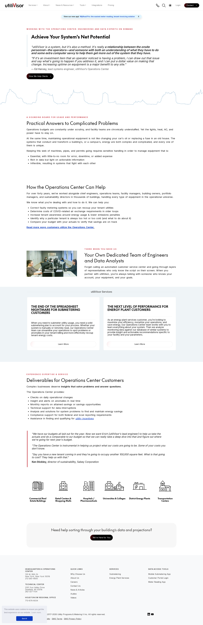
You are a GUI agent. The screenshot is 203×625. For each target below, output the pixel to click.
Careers (74, 582)
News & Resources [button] (64, 5)
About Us (74, 578)
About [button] (46, 5)
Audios (73, 594)
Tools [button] (82, 5)
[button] (164, 5)
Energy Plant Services (119, 578)
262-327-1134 (31, 592)
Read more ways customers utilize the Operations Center (60, 227)
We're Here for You (101, 537)
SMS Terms (57, 619)
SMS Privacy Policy (72, 619)
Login (178, 5)
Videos (73, 597)
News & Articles (77, 590)
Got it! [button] (24, 618)
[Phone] (157, 5)
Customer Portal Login (158, 578)
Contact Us (75, 586)
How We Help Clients (38, 76)
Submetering (115, 574)
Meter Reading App (157, 582)
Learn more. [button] (36, 612)
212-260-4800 (31, 579)
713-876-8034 (31, 601)
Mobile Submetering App (159, 574)
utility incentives (85, 418)
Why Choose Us (77, 574)
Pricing (111, 5)
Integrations (97, 5)
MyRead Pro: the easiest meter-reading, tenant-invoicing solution (107, 16)
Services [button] (32, 5)
